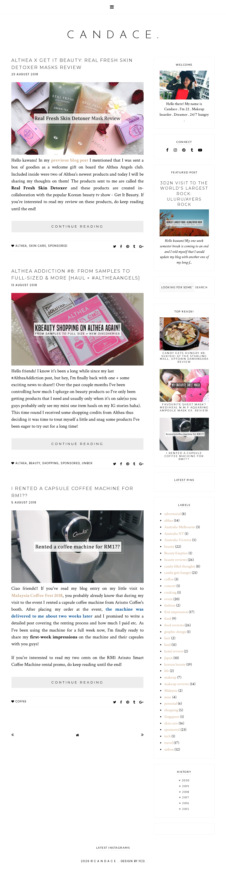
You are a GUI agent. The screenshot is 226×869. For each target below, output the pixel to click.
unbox (87, 463)
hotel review (173, 651)
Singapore (171, 716)
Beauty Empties (176, 553)
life (166, 670)
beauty (34, 463)
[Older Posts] (142, 734)
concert (170, 585)
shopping (50, 463)
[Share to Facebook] (121, 246)
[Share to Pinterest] (127, 246)
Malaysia (170, 690)
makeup (170, 677)
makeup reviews (176, 684)
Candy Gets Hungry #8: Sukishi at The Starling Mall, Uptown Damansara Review (184, 357)
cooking (170, 592)
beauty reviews (175, 559)
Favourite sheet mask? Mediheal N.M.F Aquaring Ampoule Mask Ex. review (184, 407)
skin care (37, 246)
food (167, 618)
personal (170, 703)
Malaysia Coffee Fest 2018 (37, 596)
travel (168, 742)
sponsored (57, 246)
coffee (20, 701)
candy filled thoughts (179, 566)
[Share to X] (114, 246)
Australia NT (174, 533)
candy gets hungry (177, 572)
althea (21, 246)
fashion (169, 605)
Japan (168, 657)
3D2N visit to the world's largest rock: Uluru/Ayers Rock (184, 194)
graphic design (175, 631)
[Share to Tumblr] (134, 246)
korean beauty (174, 664)
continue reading (77, 226)
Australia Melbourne (179, 527)
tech (167, 736)
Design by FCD (133, 861)
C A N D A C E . (113, 35)
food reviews (174, 625)
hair (167, 638)
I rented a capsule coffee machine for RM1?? (184, 456)
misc (167, 697)
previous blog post (69, 160)
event (168, 599)
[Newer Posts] (12, 734)
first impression (176, 612)
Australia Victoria (177, 540)
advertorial (172, 513)
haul (167, 644)
